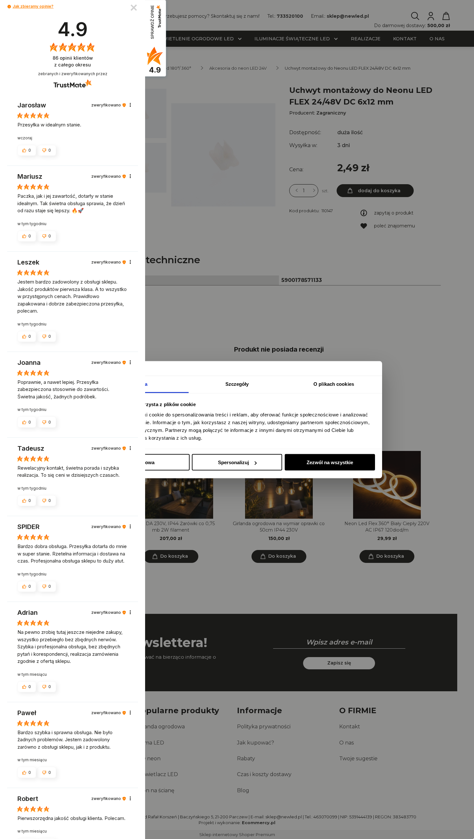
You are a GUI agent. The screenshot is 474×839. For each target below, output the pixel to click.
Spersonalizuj (233, 462)
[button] (9, 7)
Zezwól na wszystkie (330, 462)
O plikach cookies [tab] (333, 383)
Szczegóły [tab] (237, 383)
